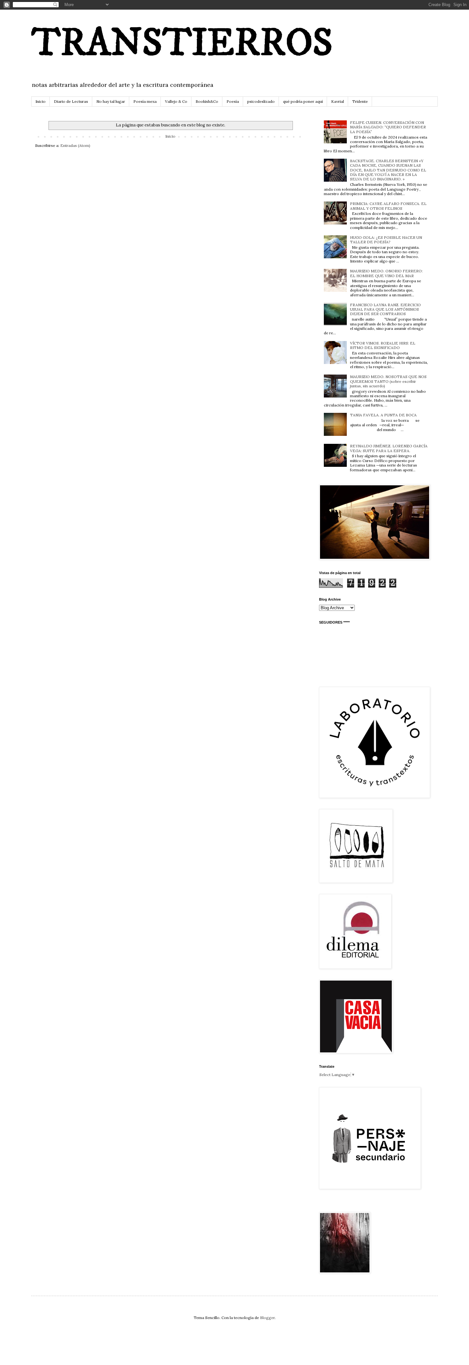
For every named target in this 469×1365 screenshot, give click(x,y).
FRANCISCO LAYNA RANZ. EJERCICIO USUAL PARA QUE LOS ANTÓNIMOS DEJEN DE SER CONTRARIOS (385, 309)
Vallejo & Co (176, 101)
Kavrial (337, 101)
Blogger (267, 1317)
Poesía (233, 101)
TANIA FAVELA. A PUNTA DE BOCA (383, 415)
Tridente (360, 101)
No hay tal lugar (110, 101)
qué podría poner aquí (303, 101)
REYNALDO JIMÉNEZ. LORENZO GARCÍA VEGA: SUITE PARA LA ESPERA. (389, 448)
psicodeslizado (261, 101)
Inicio (40, 101)
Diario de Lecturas (71, 101)
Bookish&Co (207, 101)
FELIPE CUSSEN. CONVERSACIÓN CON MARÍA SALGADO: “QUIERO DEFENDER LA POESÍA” (388, 127)
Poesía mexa (145, 101)
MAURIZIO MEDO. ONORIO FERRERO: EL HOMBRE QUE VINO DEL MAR (386, 273)
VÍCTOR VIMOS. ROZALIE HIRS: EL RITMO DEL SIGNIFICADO (382, 345)
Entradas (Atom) (75, 145)
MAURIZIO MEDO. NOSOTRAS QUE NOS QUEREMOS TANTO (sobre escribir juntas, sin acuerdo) (388, 381)
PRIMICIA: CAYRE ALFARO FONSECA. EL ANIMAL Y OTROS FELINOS (388, 205)
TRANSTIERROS (182, 44)
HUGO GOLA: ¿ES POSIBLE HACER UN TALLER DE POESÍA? (386, 239)
